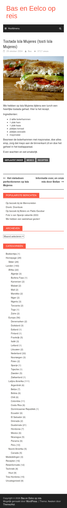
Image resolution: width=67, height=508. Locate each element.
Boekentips (11, 253)
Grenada (15, 420)
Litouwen (15, 349)
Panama (15, 440)
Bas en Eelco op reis (30, 12)
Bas (30, 51)
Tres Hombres (13, 476)
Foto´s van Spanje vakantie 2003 (22, 215)
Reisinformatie (13, 464)
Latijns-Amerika (16, 381)
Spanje (14, 365)
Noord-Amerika (15, 448)
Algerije (14, 273)
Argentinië (16, 385)
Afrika (11, 269)
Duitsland (15, 325)
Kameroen (16, 281)
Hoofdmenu (14, 28)
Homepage (11, 257)
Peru (13, 444)
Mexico (30, 160)
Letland (14, 345)
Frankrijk (15, 337)
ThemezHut (9, 504)
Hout (10, 472)
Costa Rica (16, 405)
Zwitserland (16, 377)
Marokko (15, 293)
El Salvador (16, 417)
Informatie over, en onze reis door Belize (50, 179)
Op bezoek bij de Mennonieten (21, 203)
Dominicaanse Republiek (23, 408)
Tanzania (15, 305)
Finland (14, 333)
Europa (12, 317)
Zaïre (13, 313)
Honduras (16, 428)
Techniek (10, 468)
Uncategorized (13, 480)
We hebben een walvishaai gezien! (23, 218)
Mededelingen (13, 456)
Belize (14, 389)
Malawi (14, 285)
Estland (14, 329)
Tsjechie (15, 369)
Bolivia (14, 393)
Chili (13, 397)
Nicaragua (16, 436)
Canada (15, 452)
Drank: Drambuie (14, 207)
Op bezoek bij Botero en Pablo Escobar (25, 210)
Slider (11, 261)
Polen (14, 361)
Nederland (16, 353)
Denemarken (17, 321)
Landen (9, 265)
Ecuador (15, 413)
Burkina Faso (17, 277)
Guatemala (16, 424)
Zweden (15, 373)
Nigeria (14, 301)
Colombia (15, 401)
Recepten (43, 160)
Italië (13, 341)
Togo (13, 309)
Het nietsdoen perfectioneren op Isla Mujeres (16, 181)
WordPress (31, 501)
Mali (13, 289)
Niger (13, 297)
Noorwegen (16, 357)
